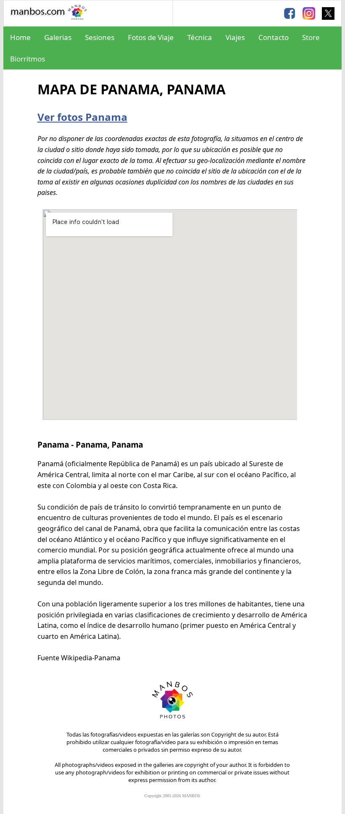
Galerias (58, 37)
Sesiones (99, 37)
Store (311, 37)
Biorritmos (27, 59)
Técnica (199, 37)
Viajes (235, 37)
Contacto (273, 37)
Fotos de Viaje (151, 37)
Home (20, 37)
